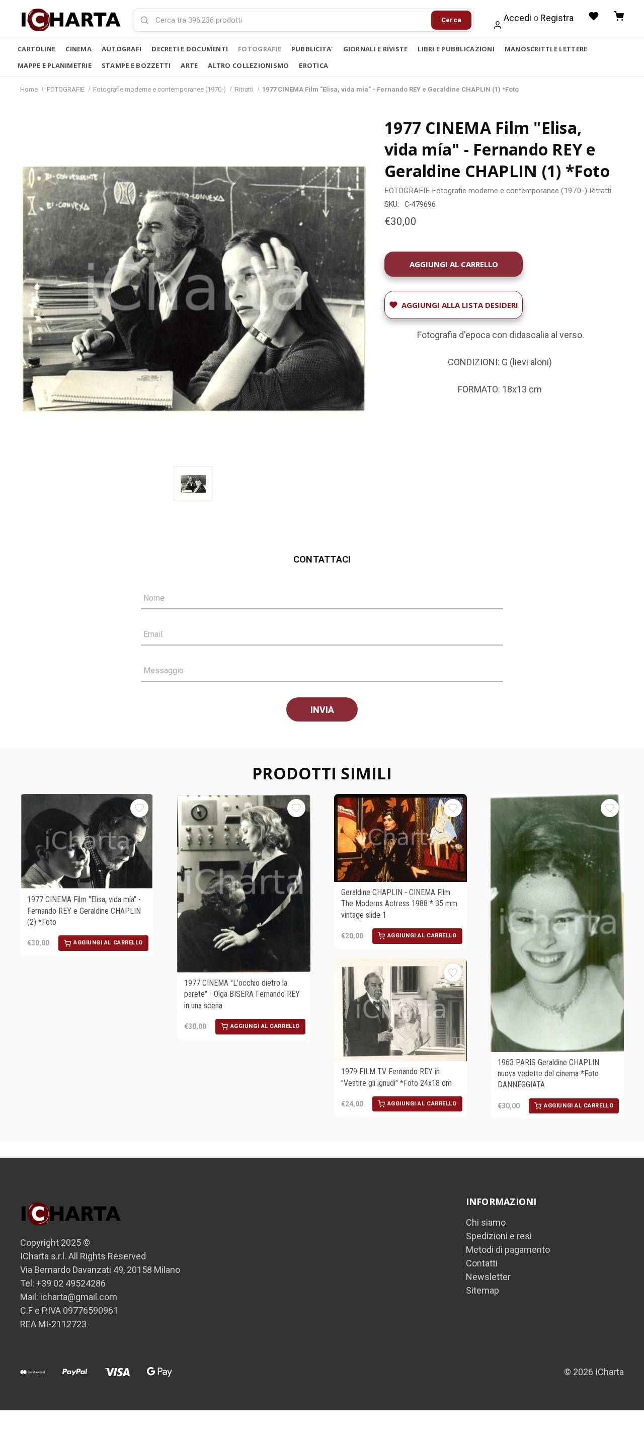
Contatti (482, 1263)
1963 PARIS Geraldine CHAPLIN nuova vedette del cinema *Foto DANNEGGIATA (548, 1074)
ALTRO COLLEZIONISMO (248, 65)
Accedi (517, 18)
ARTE (189, 65)
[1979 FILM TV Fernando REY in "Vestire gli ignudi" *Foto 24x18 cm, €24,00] (400, 1009)
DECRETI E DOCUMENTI (189, 48)
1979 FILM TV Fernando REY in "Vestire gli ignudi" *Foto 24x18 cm (396, 1077)
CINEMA (78, 48)
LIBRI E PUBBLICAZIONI (456, 48)
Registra (557, 18)
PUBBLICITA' (312, 48)
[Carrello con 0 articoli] (619, 16)
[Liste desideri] (594, 16)
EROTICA (313, 65)
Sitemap (482, 1290)
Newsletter (488, 1276)
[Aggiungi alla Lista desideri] (139, 808)
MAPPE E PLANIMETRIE (55, 65)
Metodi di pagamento (508, 1249)
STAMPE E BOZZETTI (136, 65)
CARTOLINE (36, 48)
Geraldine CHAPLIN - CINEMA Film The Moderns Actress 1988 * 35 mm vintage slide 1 (399, 904)
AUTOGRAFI (121, 48)
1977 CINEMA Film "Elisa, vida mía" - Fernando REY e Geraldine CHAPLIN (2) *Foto (84, 911)
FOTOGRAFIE (259, 48)
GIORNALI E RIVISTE (375, 48)
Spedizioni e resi (499, 1236)
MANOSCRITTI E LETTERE (546, 48)
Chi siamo (486, 1222)
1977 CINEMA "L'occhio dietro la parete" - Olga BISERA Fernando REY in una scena (242, 994)
